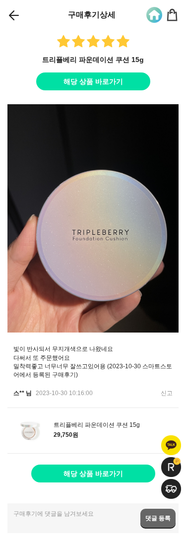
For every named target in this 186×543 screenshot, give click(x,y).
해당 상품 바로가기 (93, 81)
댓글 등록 (158, 518)
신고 (167, 393)
